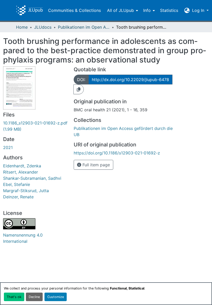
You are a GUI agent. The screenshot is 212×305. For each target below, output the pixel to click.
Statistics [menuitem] (169, 10)
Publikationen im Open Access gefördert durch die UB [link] (84, 27)
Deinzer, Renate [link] (18, 196)
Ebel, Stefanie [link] (16, 184)
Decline (34, 297)
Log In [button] (199, 10)
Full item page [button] (95, 164)
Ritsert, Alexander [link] (20, 172)
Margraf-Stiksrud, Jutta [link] (26, 190)
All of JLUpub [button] (120, 10)
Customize (55, 297)
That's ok (14, 297)
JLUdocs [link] (42, 27)
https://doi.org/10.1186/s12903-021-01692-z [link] (117, 152)
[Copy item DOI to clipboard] (78, 89)
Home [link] (22, 27)
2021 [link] (8, 147)
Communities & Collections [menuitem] (74, 10)
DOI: (81, 79)
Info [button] (147, 10)
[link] (35, 126)
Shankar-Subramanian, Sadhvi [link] (32, 178)
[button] (29, 10)
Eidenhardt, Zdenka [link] (22, 165)
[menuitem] (122, 10)
